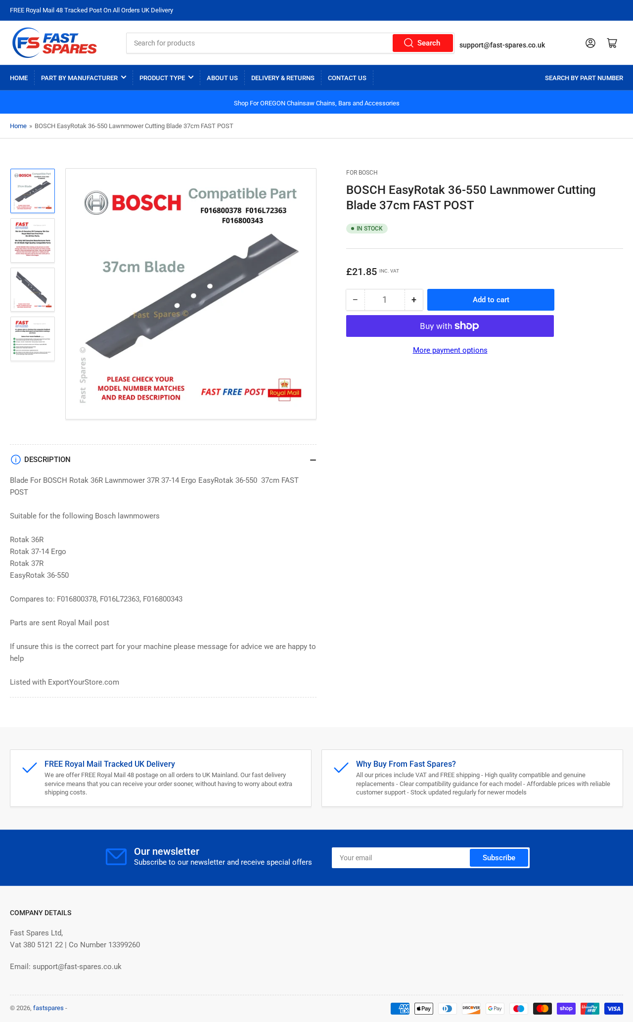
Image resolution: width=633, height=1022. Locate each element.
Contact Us (347, 78)
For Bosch (362, 172)
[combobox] (290, 43)
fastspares (48, 1008)
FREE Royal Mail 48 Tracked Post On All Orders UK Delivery (91, 10)
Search (428, 43)
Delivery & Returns (283, 78)
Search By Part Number (584, 78)
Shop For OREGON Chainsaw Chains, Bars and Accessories (317, 103)
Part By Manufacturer (79, 78)
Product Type (162, 78)
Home (19, 78)
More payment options (450, 350)
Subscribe (499, 857)
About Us (222, 78)
